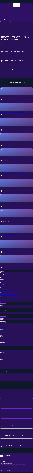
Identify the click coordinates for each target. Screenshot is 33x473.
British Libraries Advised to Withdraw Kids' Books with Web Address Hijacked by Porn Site (12, 60)
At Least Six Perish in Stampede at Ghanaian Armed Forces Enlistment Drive (6, 285)
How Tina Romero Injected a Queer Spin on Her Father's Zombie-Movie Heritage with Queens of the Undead (15, 127)
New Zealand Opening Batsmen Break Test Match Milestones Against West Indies (6, 290)
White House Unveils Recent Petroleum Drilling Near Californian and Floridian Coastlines (12, 249)
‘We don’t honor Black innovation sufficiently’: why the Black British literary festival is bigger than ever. (14, 51)
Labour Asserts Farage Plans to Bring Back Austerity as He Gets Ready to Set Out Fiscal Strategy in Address (14, 219)
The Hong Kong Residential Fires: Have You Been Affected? (8, 69)
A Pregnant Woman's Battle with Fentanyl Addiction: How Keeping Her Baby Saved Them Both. (7, 280)
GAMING (4, 14)
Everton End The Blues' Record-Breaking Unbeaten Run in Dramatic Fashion (11, 158)
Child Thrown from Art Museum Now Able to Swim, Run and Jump (9, 234)
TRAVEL (4, 19)
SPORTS (4, 18)
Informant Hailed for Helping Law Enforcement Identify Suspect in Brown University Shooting (13, 173)
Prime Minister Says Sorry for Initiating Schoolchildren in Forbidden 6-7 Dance (11, 97)
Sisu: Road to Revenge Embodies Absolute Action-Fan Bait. (8, 188)
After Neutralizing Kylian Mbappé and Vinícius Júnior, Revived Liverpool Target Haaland (11, 445)
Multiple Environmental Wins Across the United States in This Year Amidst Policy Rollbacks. (12, 112)
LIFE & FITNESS (5, 15)
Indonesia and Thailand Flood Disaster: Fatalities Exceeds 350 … (8, 76)
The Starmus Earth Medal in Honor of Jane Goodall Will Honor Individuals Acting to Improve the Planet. (8, 295)
